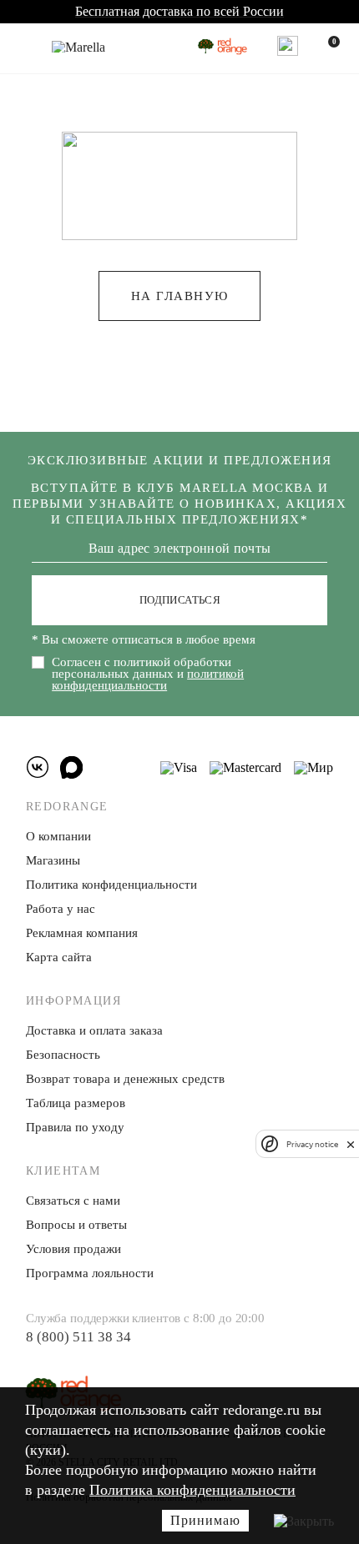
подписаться (179, 600)
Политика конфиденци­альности (111, 884)
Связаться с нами (73, 1200)
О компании (58, 836)
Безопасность (63, 1054)
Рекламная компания (82, 933)
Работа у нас (60, 908)
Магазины (53, 860)
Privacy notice (312, 1144)
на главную (180, 296)
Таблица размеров (75, 1103)
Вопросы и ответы (76, 1224)
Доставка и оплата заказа (94, 1030)
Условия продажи (73, 1249)
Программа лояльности (90, 1273)
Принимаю (205, 1520)
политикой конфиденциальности (148, 679)
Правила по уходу (75, 1127)
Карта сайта (59, 957)
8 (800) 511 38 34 (78, 1337)
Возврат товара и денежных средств (125, 1078)
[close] (350, 1143)
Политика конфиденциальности (192, 1489)
